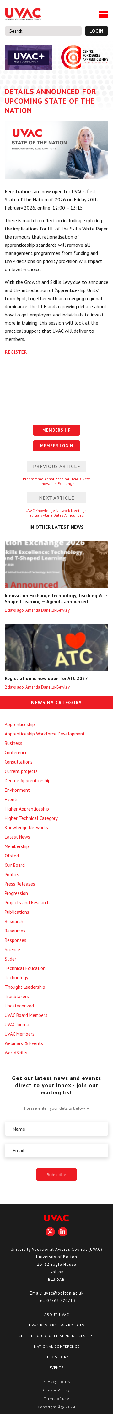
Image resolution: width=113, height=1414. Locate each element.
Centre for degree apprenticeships (57, 1335)
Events (12, 799)
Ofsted (12, 856)
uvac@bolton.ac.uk (63, 1293)
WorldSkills (16, 1053)
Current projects (21, 771)
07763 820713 (60, 1300)
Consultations (19, 762)
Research (14, 921)
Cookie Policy (56, 1390)
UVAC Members (20, 1034)
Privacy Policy (57, 1381)
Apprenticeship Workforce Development (45, 734)
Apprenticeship (20, 724)
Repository (57, 1357)
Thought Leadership (25, 987)
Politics (12, 874)
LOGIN (96, 31)
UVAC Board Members (26, 1015)
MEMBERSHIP (56, 430)
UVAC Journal (18, 1025)
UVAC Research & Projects (56, 1325)
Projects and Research (27, 903)
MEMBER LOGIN (56, 445)
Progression (16, 893)
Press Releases (20, 884)
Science (12, 949)
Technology (16, 978)
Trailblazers (17, 996)
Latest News (17, 837)
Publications (17, 912)
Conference (16, 752)
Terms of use (56, 1398)
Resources (15, 931)
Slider (10, 959)
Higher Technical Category (31, 818)
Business (13, 743)
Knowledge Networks (26, 828)
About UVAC (56, 1314)
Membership (17, 846)
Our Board (15, 865)
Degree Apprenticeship (28, 781)
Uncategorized (19, 1006)
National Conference (56, 1346)
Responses (15, 940)
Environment (17, 790)
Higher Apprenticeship (27, 809)
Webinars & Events (24, 1043)
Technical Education (25, 968)
